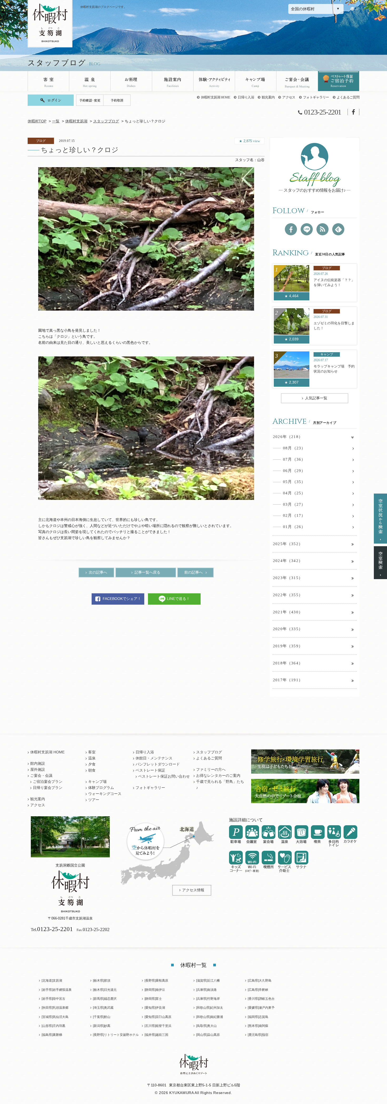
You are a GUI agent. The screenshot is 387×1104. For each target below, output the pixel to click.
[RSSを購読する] (322, 229)
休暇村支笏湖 (76, 121)
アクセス (288, 97)
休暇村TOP (37, 121)
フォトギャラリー (316, 97)
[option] (146, 239)
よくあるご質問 (348, 97)
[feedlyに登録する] (338, 229)
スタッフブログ (106, 121)
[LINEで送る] (307, 229)
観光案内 (268, 97)
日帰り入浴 (246, 97)
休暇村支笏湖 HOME (215, 97)
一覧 (55, 121)
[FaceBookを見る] (291, 229)
